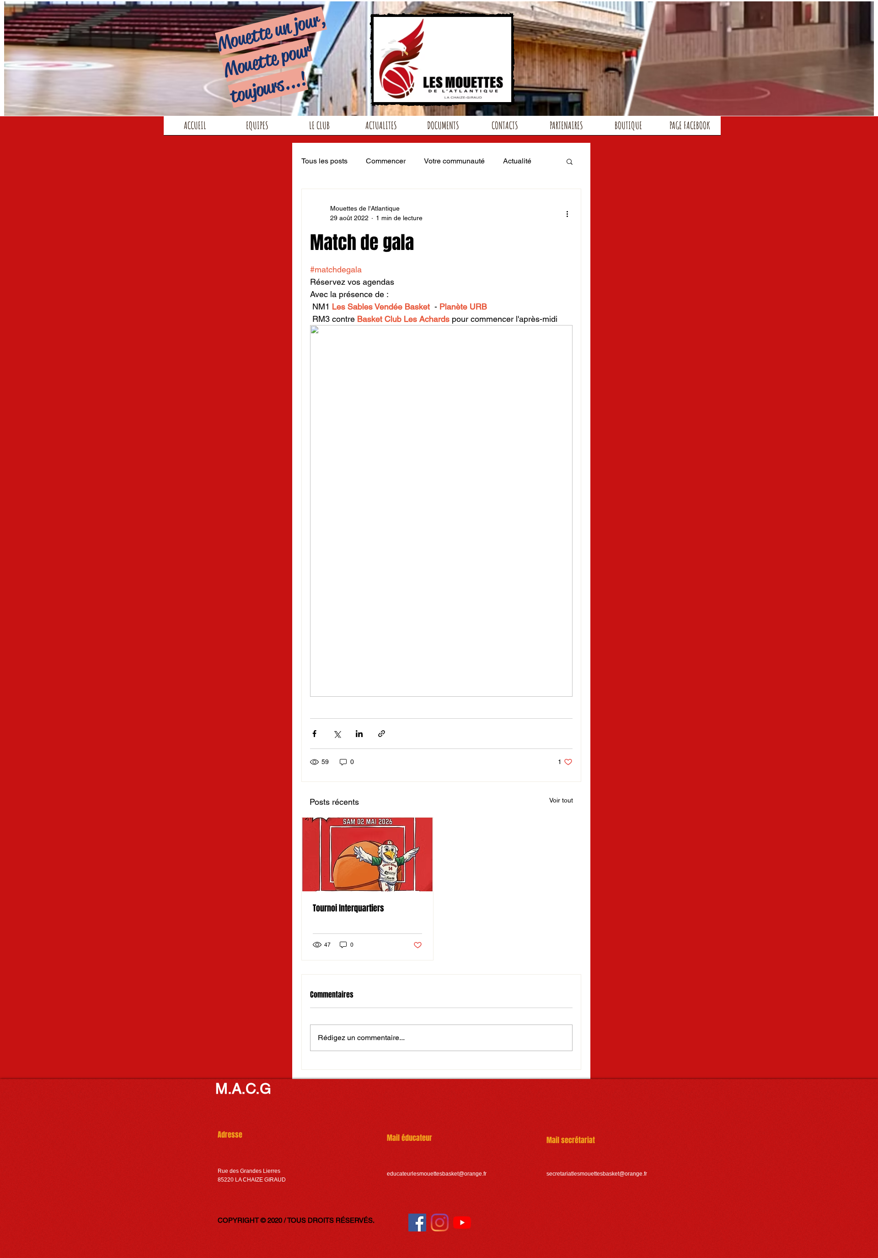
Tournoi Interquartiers (348, 908)
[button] (569, 161)
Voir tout (561, 800)
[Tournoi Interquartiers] (367, 854)
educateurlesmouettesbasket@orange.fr (437, 1174)
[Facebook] (417, 1222)
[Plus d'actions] (567, 213)
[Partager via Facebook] (314, 733)
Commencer (386, 161)
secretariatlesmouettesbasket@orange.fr (596, 1174)
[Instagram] (440, 1222)
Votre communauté (454, 161)
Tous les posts (324, 161)
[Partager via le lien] (381, 733)
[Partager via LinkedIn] (359, 733)
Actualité (517, 161)
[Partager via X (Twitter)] (336, 733)
